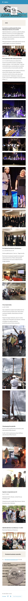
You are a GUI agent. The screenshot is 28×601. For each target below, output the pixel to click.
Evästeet (4, 596)
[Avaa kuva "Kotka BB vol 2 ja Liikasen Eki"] (14, 237)
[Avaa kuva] (14, 90)
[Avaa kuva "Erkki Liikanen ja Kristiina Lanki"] (14, 187)
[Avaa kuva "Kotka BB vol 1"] (14, 218)
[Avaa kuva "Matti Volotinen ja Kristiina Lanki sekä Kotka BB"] (14, 159)
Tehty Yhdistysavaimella (17, 596)
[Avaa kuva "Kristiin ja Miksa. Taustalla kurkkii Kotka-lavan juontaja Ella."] (14, 478)
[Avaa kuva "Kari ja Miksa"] (14, 452)
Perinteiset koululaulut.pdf (11, 559)
